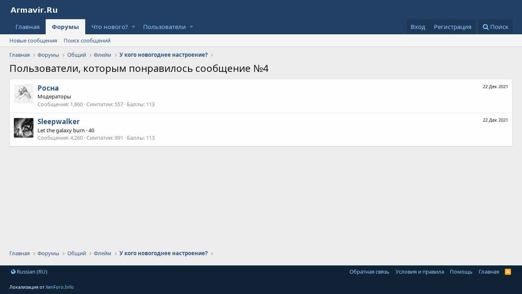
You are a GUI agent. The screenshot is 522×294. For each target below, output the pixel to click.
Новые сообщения (33, 40)
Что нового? (109, 26)
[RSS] (508, 271)
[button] (133, 26)
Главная (27, 26)
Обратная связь (369, 271)
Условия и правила (420, 271)
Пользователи (164, 26)
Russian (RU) (31, 271)
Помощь (461, 271)
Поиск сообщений (87, 40)
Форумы (65, 26)
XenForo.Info (60, 287)
